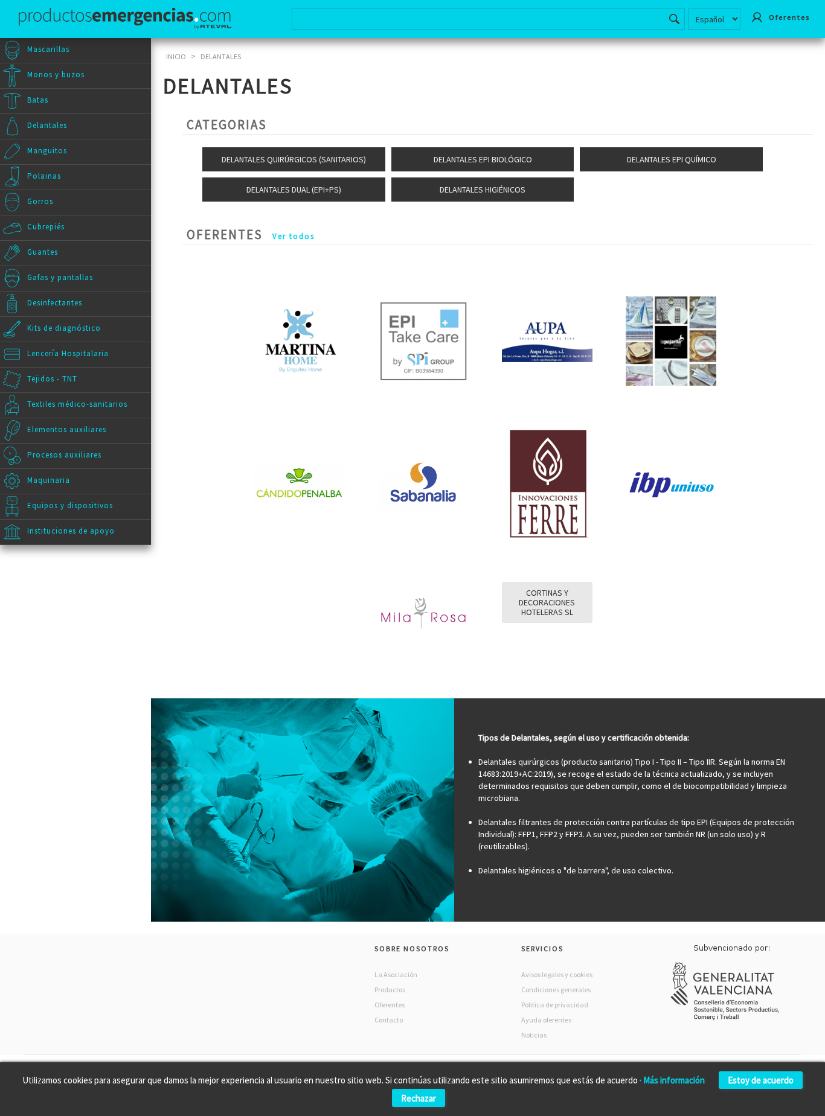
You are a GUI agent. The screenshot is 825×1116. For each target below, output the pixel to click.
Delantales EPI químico (671, 159)
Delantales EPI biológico (483, 159)
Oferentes (389, 1004)
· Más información (672, 1080)
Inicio (176, 56)
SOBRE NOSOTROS (411, 948)
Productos (389, 989)
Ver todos (293, 236)
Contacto (388, 1019)
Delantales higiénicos (482, 189)
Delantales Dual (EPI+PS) (293, 189)
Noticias (534, 1034)
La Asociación (395, 974)
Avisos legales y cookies (556, 974)
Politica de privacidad (554, 1004)
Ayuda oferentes (546, 1019)
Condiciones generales (556, 989)
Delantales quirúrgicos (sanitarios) (294, 159)
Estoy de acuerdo (761, 1080)
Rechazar (418, 1098)
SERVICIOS (542, 948)
